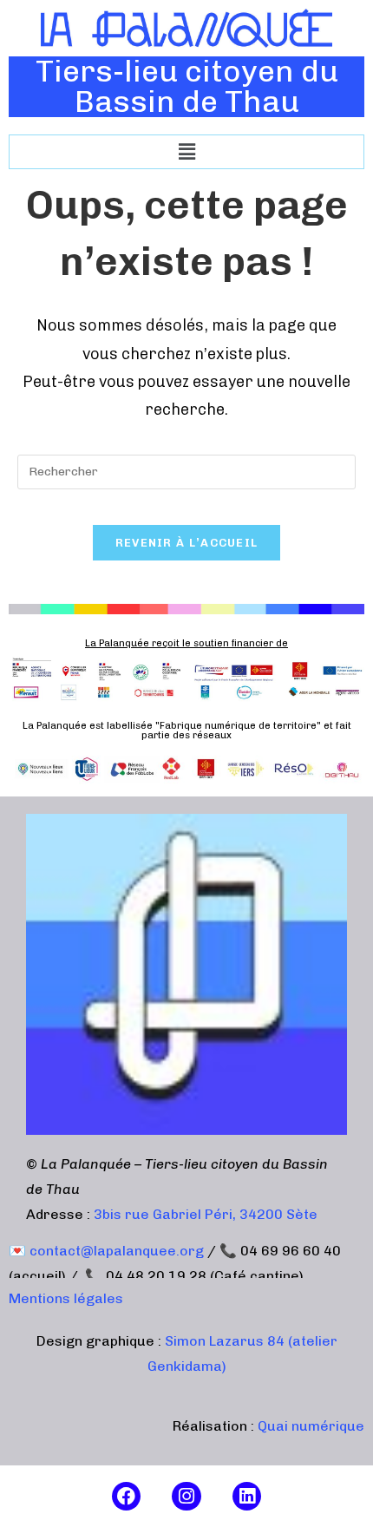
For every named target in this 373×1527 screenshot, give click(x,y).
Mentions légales (66, 1298)
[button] (186, 151)
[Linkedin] (247, 1496)
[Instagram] (186, 1496)
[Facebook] (126, 1496)
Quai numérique (311, 1426)
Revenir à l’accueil (186, 542)
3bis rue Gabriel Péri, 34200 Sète (205, 1214)
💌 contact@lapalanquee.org (106, 1250)
